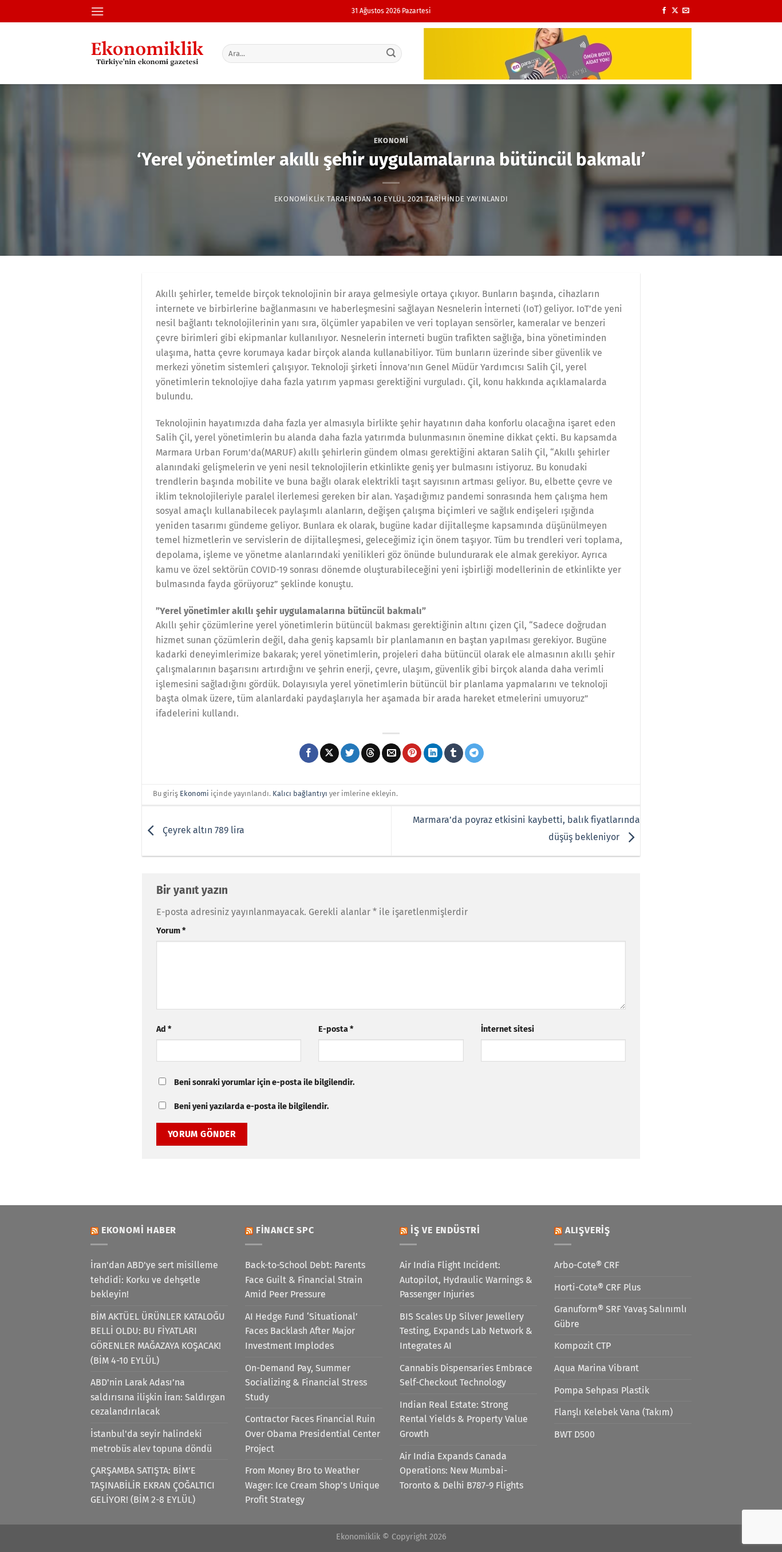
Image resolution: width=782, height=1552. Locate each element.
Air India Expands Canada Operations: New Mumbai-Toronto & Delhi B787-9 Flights (461, 1471)
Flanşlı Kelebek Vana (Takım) (613, 1412)
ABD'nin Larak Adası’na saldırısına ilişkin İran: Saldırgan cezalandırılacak (157, 1397)
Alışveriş (587, 1230)
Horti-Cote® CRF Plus (597, 1287)
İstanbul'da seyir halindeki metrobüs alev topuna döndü (151, 1441)
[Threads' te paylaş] (370, 753)
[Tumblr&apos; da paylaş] (453, 753)
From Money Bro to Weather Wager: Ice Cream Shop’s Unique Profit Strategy (312, 1485)
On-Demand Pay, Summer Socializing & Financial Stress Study (306, 1383)
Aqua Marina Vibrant (596, 1368)
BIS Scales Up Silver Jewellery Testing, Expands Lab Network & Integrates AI (466, 1331)
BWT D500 (574, 1434)
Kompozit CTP (582, 1345)
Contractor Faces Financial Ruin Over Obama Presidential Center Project (312, 1434)
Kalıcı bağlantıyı (299, 793)
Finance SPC (285, 1230)
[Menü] (97, 11)
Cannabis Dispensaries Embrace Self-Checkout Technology (466, 1375)
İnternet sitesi (507, 1029)
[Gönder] (391, 53)
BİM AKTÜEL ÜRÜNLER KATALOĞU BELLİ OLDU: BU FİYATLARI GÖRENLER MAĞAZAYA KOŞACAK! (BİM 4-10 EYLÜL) (157, 1338)
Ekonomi (391, 140)
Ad (163, 1029)
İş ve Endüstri (445, 1230)
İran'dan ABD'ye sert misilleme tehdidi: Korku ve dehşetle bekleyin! (154, 1280)
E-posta (335, 1029)
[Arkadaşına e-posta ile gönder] (391, 753)
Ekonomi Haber (138, 1230)
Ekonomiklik (299, 199)
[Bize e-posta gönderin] (685, 11)
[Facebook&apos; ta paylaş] (308, 753)
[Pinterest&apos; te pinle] (411, 753)
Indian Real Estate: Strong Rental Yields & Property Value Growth (464, 1419)
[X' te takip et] (675, 11)
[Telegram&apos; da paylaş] (474, 753)
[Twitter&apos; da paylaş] (350, 753)
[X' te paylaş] (329, 753)
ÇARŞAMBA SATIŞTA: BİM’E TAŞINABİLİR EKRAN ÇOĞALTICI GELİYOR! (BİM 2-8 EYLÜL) (152, 1485)
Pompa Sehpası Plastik (601, 1390)
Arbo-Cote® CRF (586, 1265)
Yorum (170, 931)
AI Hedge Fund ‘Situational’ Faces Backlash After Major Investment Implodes (301, 1331)
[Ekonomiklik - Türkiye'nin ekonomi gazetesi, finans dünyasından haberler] (147, 53)
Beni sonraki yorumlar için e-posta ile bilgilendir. (264, 1082)
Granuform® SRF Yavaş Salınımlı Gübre (620, 1316)
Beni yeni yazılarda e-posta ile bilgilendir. (251, 1106)
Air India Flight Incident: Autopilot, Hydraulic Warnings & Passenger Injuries (466, 1280)
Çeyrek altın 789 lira (202, 830)
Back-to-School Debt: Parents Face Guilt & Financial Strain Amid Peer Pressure (305, 1280)
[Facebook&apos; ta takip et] (664, 11)
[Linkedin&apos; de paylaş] (433, 753)
